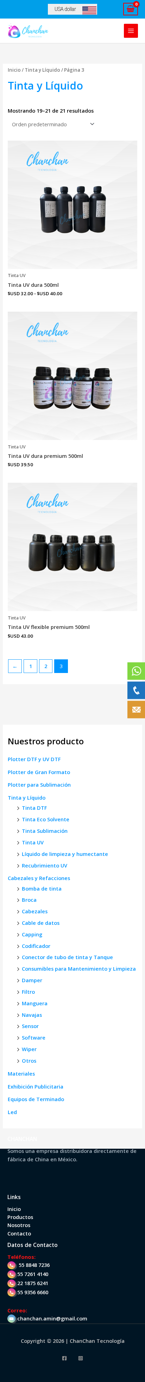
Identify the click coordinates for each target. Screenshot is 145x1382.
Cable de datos (40, 922)
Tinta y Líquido (26, 797)
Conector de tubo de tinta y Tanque (67, 957)
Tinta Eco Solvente (45, 819)
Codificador (36, 945)
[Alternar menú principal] (131, 31)
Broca (29, 899)
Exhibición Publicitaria (35, 1086)
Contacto (19, 1233)
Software (33, 1037)
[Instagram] (80, 1358)
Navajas (32, 1014)
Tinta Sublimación (45, 830)
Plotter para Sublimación (39, 784)
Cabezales (35, 911)
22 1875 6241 (32, 1283)
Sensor (30, 1025)
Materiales (21, 1073)
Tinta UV (33, 842)
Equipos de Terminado (36, 1099)
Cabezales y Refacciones (39, 877)
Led (12, 1111)
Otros (29, 1060)
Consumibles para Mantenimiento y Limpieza (79, 968)
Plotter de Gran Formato (39, 771)
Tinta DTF (34, 807)
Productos (20, 1216)
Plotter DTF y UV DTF (34, 759)
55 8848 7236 (34, 1264)
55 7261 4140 (32, 1273)
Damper (32, 980)
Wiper (29, 1049)
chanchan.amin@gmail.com (52, 1318)
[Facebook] (64, 1358)
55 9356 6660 (32, 1292)
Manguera (35, 1003)
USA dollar (65, 9)
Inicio (14, 70)
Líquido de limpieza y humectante (65, 853)
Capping (32, 934)
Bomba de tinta (42, 888)
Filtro (28, 991)
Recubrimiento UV (44, 865)
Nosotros (18, 1224)
